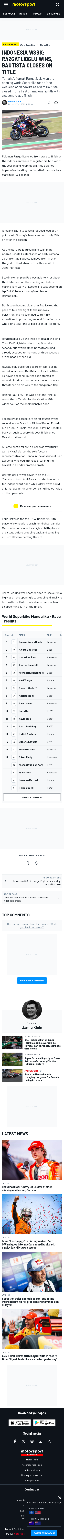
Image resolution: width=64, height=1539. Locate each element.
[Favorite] (49, 102)
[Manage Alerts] (36, 863)
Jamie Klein (14, 101)
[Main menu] (6, 4)
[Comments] (57, 102)
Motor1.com (32, 1459)
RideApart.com (32, 1480)
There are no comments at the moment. (32, 925)
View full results (32, 797)
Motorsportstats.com (32, 1475)
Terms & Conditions (14, 1529)
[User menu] (57, 4)
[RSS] (49, 1441)
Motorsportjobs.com (32, 1464)
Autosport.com (32, 1470)
